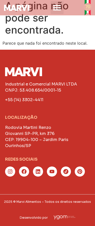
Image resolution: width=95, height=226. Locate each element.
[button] (57, 7)
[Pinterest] (80, 171)
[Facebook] (24, 171)
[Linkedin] (38, 171)
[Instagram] (10, 171)
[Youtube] (52, 171)
